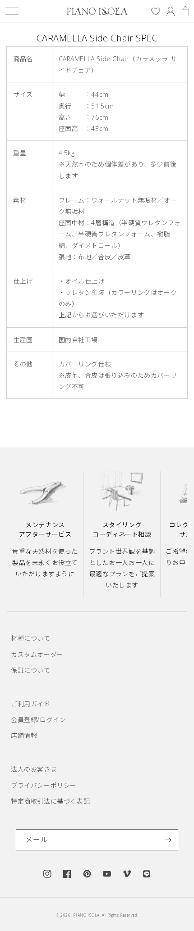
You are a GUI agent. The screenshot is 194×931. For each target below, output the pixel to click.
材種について (31, 638)
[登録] (168, 839)
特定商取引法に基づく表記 (50, 801)
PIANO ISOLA (86, 915)
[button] (11, 11)
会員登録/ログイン (38, 719)
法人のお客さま (34, 769)
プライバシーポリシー (44, 785)
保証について (31, 670)
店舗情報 (24, 735)
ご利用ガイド (31, 704)
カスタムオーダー (37, 654)
